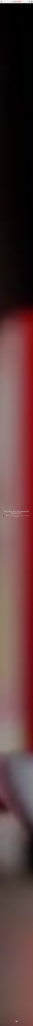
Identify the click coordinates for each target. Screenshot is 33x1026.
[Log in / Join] (31, 1)
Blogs (22, 515)
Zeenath (8, 515)
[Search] (29, 1)
